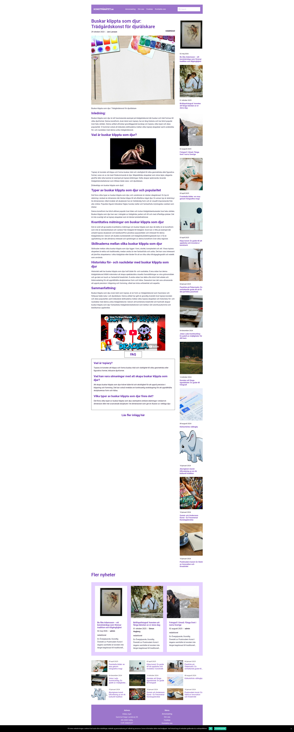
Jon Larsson (112, 32)
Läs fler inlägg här (133, 415)
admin (112, 631)
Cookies (149, 9)
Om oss (141, 9)
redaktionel (170, 31)
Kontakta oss (160, 9)
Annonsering (130, 9)
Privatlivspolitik (220, 728)
